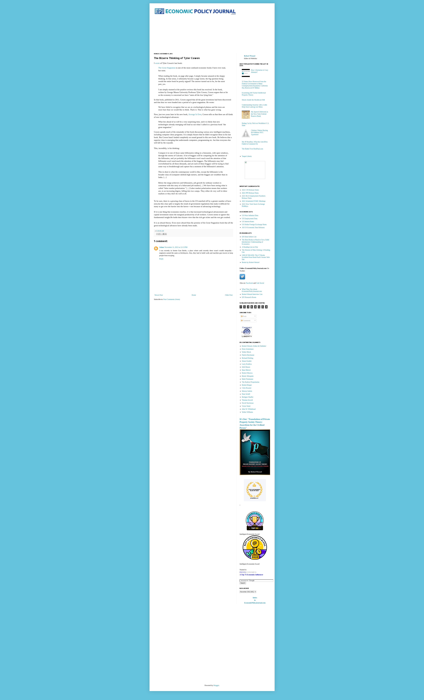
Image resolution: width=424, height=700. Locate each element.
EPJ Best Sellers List (249, 237)
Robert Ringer (247, 385)
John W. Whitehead (249, 409)
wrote (157, 63)
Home (194, 295)
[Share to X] (161, 234)
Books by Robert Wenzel (250, 262)
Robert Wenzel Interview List (252, 294)
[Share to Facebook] (164, 234)
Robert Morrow (247, 373)
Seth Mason (246, 367)
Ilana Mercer (246, 370)
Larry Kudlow (247, 364)
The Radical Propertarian (250, 382)
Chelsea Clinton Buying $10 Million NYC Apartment (259, 132)
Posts (244, 316)
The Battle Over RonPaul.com (252, 149)
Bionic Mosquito (248, 376)
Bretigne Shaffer (247, 397)
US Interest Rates (248, 221)
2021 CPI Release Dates (250, 190)
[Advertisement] (212, 34)
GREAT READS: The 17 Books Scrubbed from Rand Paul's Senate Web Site (256, 257)
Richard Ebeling (247, 358)
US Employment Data (249, 218)
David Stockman (248, 403)
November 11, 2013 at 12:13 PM (176, 247)
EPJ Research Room (249, 297)
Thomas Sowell (247, 400)
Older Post (228, 295)
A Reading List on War (250, 247)
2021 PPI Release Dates (250, 193)
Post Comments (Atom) (171, 299)
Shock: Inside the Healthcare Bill (253, 100)
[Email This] (157, 234)
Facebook (249, 283)
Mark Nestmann (247, 379)
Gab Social (260, 283)
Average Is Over (194, 114)
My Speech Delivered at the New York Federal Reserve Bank (259, 114)
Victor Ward (246, 406)
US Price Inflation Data (250, 215)
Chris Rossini (246, 388)
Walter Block (246, 352)
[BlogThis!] (159, 234)
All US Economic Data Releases (253, 227)
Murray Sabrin (247, 391)
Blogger (216, 685)
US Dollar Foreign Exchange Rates (254, 224)
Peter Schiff (246, 394)
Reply (161, 259)
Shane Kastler (247, 361)
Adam (161, 247)
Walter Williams (247, 412)
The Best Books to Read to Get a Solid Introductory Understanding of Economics (255, 242)
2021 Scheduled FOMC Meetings (253, 201)
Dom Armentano (248, 349)
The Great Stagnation (167, 68)
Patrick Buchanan (248, 355)
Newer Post (158, 295)
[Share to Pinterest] (166, 234)
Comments (246, 320)
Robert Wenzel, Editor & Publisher (254, 346)
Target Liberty (247, 156)
